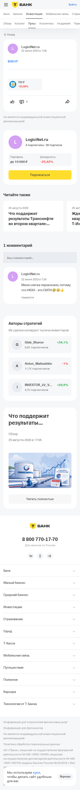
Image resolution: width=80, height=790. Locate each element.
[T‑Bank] (22, 4)
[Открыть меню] (6, 4)
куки (36, 772)
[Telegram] (49, 556)
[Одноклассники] (40, 556)
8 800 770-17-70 (40, 539)
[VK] (30, 556)
